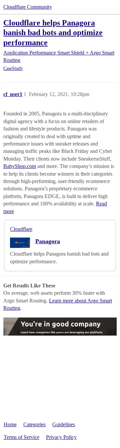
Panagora (47, 241)
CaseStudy (13, 68)
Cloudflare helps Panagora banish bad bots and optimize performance (53, 32)
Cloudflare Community (27, 7)
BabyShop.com (19, 166)
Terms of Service (21, 437)
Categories (34, 424)
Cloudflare (21, 229)
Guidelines (63, 424)
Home (10, 424)
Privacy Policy (61, 437)
